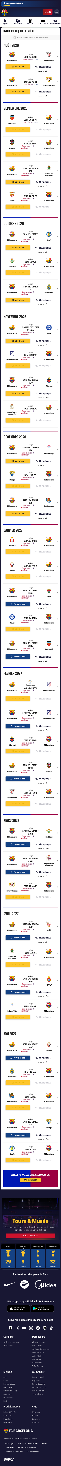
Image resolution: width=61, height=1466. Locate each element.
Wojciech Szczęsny (11, 1342)
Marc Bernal (8, 1397)
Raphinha (36, 1380)
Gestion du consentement (14, 1452)
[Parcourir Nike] (9, 1284)
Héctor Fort (37, 1362)
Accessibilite (9, 1448)
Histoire (35, 1422)
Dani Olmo (7, 1394)
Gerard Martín (38, 1352)
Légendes (36, 1419)
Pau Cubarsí (37, 1345)
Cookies (44, 1444)
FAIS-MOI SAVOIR (30, 1180)
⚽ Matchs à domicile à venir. (13, 4)
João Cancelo (37, 1366)
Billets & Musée (9, 1412)
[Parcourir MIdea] (45, 1284)
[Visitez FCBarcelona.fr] (4, 12)
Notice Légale (9, 1444)
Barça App (7, 1415)
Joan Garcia (8, 1345)
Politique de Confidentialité (28, 1444)
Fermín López (9, 1384)
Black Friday (8, 1419)
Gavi (5, 1377)
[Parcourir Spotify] (24, 1284)
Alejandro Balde (38, 1342)
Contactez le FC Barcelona (26, 1448)
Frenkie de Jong (10, 1391)
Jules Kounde (38, 1356)
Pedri (5, 1380)
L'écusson (36, 1412)
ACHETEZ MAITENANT (30, 1236)
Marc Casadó (8, 1387)
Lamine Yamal (38, 1377)
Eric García (36, 1359)
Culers (47, 12)
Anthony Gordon (39, 1387)
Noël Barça (7, 1422)
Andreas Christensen (41, 1349)
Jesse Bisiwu (37, 1394)
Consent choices (33, 1452)
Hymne (35, 1415)
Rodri (5, 1401)
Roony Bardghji (38, 1384)
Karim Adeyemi (38, 1391)
